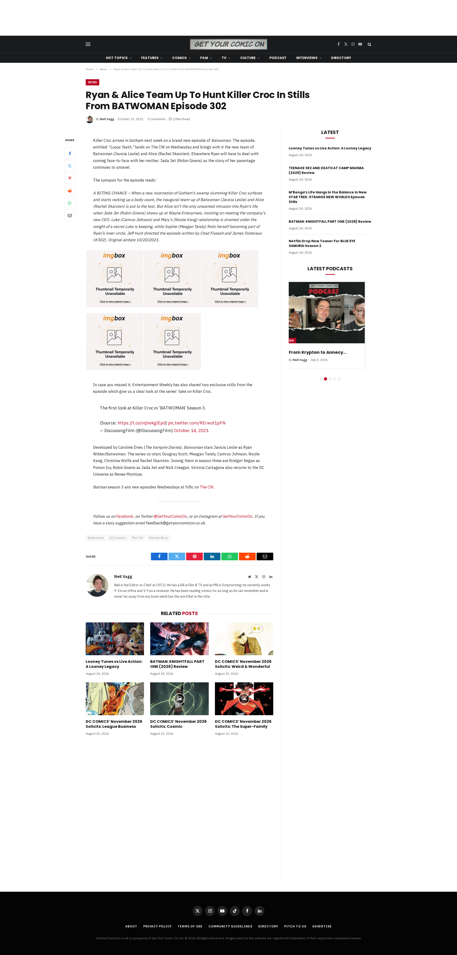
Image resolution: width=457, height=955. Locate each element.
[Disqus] (179, 811)
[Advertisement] (228, 18)
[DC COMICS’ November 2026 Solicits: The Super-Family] (244, 698)
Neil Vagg (107, 119)
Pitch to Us (295, 926)
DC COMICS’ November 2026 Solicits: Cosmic (178, 724)
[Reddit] (69, 190)
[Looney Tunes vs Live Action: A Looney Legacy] (115, 638)
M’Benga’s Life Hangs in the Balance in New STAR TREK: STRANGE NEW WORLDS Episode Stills (328, 197)
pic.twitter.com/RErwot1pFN (196, 423)
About (131, 926)
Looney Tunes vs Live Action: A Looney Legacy (114, 664)
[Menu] (88, 44)
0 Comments (157, 119)
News (92, 82)
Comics (179, 57)
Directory (341, 57)
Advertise (322, 926)
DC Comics (118, 538)
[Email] (69, 215)
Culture (248, 57)
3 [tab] (330, 385)
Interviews (307, 57)
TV (224, 57)
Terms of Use (190, 926)
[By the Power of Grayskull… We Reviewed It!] (330, 313)
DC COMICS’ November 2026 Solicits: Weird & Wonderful (243, 664)
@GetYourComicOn (170, 516)
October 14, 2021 (191, 430)
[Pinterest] (69, 178)
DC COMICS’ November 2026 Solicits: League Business (114, 724)
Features (150, 57)
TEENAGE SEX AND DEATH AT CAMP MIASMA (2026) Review (326, 170)
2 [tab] (325, 385)
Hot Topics (117, 57)
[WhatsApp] (69, 202)
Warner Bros (158, 538)
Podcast (278, 57)
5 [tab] (339, 385)
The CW (207, 487)
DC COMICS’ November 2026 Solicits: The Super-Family (243, 724)
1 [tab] (321, 385)
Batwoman (96, 538)
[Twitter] (69, 165)
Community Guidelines (230, 926)
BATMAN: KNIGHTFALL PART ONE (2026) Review (177, 664)
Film (204, 57)
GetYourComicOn (237, 516)
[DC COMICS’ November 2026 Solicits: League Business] (115, 698)
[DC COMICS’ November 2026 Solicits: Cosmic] (179, 698)
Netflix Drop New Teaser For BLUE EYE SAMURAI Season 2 (322, 243)
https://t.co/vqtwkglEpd (142, 423)
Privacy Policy (157, 926)
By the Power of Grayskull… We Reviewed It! (329, 355)
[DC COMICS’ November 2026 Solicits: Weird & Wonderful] (244, 638)
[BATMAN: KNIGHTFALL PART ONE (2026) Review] (179, 638)
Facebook (124, 516)
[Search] (369, 44)
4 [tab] (334, 385)
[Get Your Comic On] (228, 44)
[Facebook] (69, 153)
